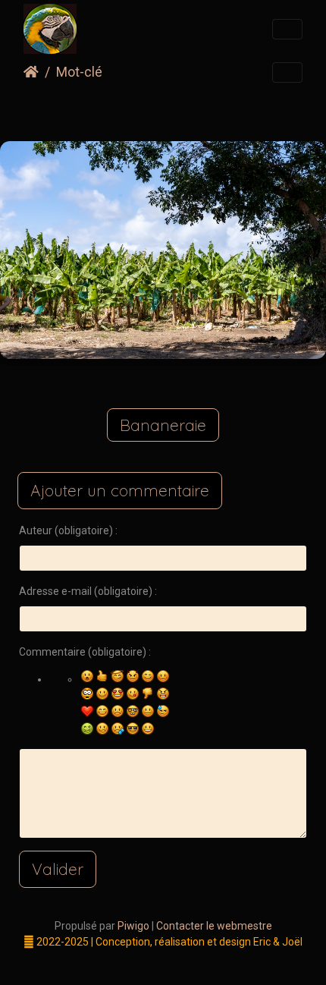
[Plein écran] (187, 111)
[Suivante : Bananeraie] (237, 111)
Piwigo (133, 926)
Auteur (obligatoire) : (68, 530)
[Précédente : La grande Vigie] (89, 111)
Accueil (31, 72)
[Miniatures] (138, 111)
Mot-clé (79, 72)
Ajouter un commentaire (119, 490)
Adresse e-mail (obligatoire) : (88, 591)
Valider (57, 869)
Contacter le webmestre (214, 926)
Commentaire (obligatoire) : (85, 652)
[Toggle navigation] (287, 29)
